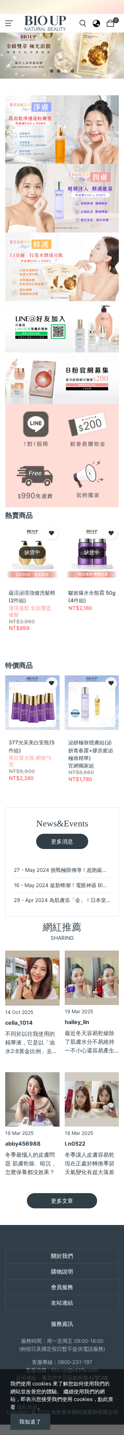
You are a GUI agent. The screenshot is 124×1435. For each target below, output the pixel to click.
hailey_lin (77, 1021)
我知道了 (30, 1421)
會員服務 (62, 1287)
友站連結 (62, 1302)
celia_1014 (19, 1022)
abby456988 (23, 1143)
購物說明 (62, 1271)
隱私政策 (27, 1407)
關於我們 (62, 1255)
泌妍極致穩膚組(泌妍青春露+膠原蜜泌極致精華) (90, 750)
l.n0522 (75, 1143)
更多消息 (62, 841)
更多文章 (62, 1200)
